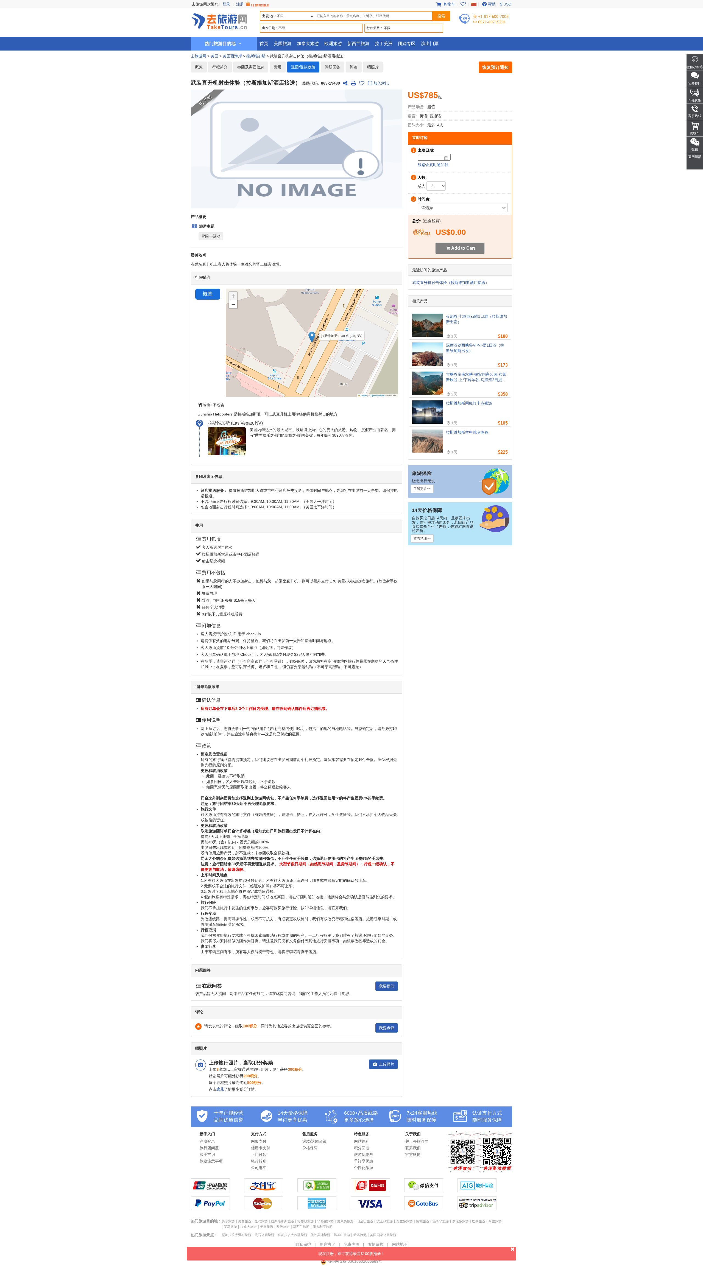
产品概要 (198, 216)
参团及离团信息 (250, 67)
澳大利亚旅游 (323, 1227)
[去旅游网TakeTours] (219, 20)
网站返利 (361, 1141)
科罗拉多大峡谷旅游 (292, 1235)
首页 (264, 43)
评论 (354, 67)
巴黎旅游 (478, 1221)
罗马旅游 (230, 1227)
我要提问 (386, 986)
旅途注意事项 (211, 1161)
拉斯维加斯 (256, 56)
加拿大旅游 (308, 43)
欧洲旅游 (333, 43)
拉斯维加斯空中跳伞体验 (467, 432)
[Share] (345, 83)
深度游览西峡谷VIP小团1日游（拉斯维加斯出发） (475, 348)
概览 (199, 67)
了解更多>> (422, 489)
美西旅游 (244, 1221)
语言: (412, 116)
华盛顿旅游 (325, 1221)
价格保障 (310, 1148)
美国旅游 (282, 43)
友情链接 (375, 1244)
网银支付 (258, 1141)
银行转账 (258, 1161)
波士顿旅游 (384, 1221)
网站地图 (400, 1244)
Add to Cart (463, 248)
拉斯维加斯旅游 (282, 1221)
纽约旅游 (261, 1221)
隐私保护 (303, 1244)
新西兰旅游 (358, 43)
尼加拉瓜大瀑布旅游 (236, 1235)
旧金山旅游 (365, 1221)
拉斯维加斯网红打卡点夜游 (469, 403)
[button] (311, 337)
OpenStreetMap (378, 395)
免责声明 (351, 1244)
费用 (277, 67)
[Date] (446, 158)
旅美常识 (207, 1154)
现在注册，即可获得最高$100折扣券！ (351, 1253)
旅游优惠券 (363, 1154)
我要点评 (386, 1028)
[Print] (353, 83)
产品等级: (416, 107)
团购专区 (406, 43)
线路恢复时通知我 (433, 165)
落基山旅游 (342, 1235)
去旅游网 (198, 56)
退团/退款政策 (303, 67)
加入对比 (381, 83)
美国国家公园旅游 (383, 1235)
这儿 (220, 1089)
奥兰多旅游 (404, 1221)
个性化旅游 (363, 1167)
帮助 (492, 4)
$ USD (505, 4)
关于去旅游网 (416, 1141)
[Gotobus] (423, 1208)
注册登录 (207, 1141)
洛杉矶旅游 (305, 1221)
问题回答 (332, 67)
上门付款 (258, 1154)
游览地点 (198, 255)
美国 (214, 56)
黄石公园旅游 (264, 1235)
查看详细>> (422, 538)
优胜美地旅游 (320, 1235)
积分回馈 (361, 1148)
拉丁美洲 (383, 43)
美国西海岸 (232, 56)
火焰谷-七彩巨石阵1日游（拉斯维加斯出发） (476, 319)
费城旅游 (422, 1221)
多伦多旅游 (460, 1221)
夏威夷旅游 (345, 1221)
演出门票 (430, 43)
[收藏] (361, 83)
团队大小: (416, 125)
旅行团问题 (209, 1148)
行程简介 (220, 67)
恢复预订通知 (495, 67)
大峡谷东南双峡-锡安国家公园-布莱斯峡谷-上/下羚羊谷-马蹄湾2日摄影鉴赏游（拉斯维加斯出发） (476, 377)
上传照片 (386, 1064)
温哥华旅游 (441, 1221)
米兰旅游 (495, 1221)
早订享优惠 (363, 1161)
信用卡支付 (260, 1148)
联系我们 (413, 1148)
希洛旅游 (360, 1235)
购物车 (448, 4)
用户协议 (327, 1244)
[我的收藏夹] (463, 4)
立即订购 (420, 137)
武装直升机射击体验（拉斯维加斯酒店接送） (450, 282)
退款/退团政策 (314, 1141)
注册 (240, 4)
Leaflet (363, 395)
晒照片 (373, 67)
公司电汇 (258, 1167)
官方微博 (413, 1154)
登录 (226, 4)
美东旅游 (228, 1221)
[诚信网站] (370, 1191)
